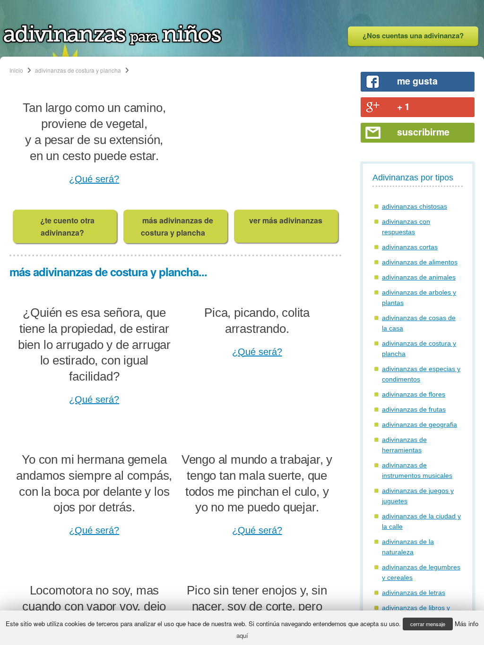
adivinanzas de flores (413, 394)
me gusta (417, 80)
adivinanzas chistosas (414, 206)
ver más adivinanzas (285, 220)
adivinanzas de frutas (414, 409)
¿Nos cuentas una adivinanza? (413, 35)
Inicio (16, 70)
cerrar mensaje (427, 624)
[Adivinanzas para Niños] (112, 43)
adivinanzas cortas (410, 247)
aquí (242, 635)
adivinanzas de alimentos (420, 262)
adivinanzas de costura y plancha (78, 70)
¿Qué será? (94, 179)
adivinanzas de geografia (419, 424)
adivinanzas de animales (419, 277)
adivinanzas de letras (413, 592)
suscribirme (423, 131)
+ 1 (403, 106)
